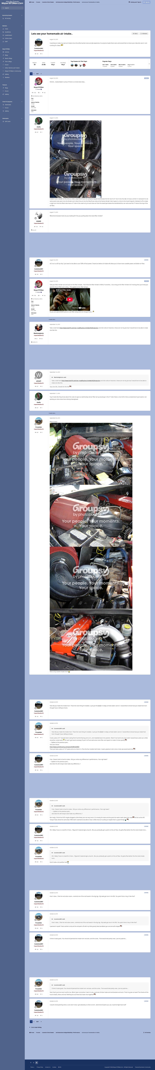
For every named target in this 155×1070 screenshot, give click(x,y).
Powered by (142, 1067)
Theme (32, 1067)
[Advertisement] (90, 17)
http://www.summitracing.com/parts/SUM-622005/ (64, 747)
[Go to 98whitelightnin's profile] (38, 327)
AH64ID (38, 221)
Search (7, 8)
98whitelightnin (39, 333)
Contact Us (47, 1067)
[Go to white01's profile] (38, 375)
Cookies (54, 1067)
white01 (38, 381)
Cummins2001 (38, 48)
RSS (60, 1067)
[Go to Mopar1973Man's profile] (84, 65)
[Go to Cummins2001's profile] (38, 42)
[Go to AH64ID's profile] (80, 65)
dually (39, 127)
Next (37, 73)
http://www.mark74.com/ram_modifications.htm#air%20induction (79, 328)
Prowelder (38, 427)
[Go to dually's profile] (38, 121)
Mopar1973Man (39, 87)
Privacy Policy (40, 1067)
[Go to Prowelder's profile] (72, 65)
